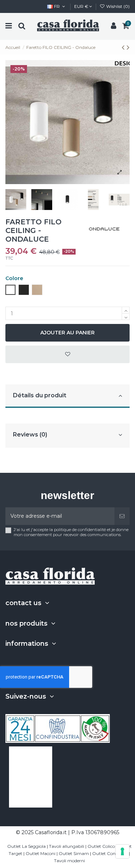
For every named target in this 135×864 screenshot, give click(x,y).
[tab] (67, 396)
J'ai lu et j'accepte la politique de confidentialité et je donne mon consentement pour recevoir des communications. (71, 532)
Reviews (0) (30, 434)
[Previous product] (124, 47)
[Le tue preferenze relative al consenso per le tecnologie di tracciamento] (122, 851)
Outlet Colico (101, 846)
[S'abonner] (122, 516)
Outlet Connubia (110, 853)
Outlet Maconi (40, 853)
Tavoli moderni (69, 860)
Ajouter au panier (67, 332)
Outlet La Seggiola (26, 846)
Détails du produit (39, 395)
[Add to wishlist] (67, 354)
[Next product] (128, 47)
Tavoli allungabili (66, 846)
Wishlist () (117, 6)
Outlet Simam (74, 853)
